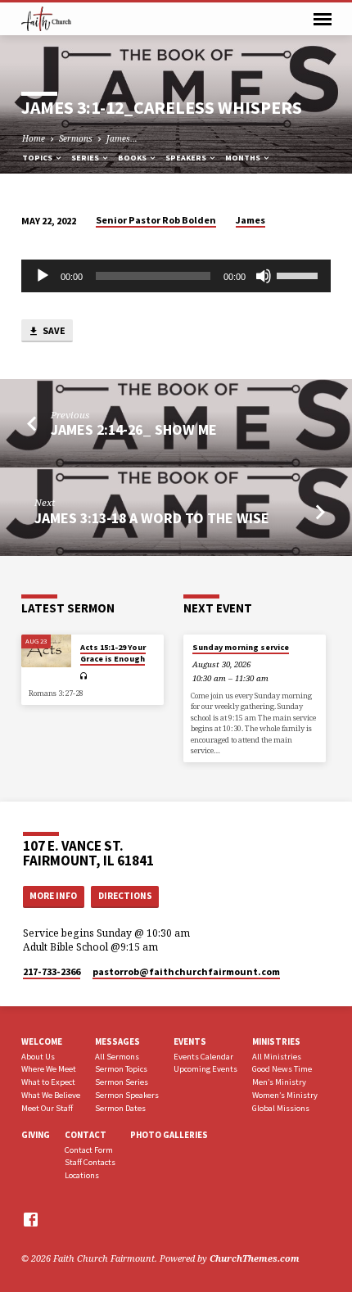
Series (86, 157)
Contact (85, 1135)
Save (53, 330)
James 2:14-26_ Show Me (134, 429)
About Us (38, 1056)
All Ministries (276, 1056)
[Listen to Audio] (83, 676)
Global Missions (280, 1108)
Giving (35, 1135)
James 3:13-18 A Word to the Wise (151, 517)
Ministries (276, 1041)
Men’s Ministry (279, 1082)
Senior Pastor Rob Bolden (156, 220)
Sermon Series (121, 1082)
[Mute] (263, 276)
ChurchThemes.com (255, 1258)
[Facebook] (30, 1219)
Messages (117, 1041)
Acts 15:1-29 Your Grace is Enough (113, 653)
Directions (125, 895)
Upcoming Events (205, 1069)
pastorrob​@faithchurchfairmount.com (186, 971)
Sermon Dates (120, 1108)
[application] (176, 276)
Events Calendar (203, 1056)
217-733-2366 (51, 971)
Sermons (76, 138)
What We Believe (50, 1095)
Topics (38, 157)
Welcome (41, 1041)
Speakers (186, 157)
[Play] (42, 276)
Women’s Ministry (285, 1095)
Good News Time (282, 1069)
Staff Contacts (90, 1162)
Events (190, 1041)
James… (122, 138)
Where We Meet (48, 1069)
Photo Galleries (169, 1135)
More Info (53, 895)
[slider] (300, 274)
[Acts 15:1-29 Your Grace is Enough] (46, 651)
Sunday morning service (240, 647)
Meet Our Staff (47, 1108)
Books (133, 157)
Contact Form (89, 1150)
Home (33, 138)
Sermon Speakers (127, 1095)
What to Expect (48, 1082)
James (250, 220)
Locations (82, 1175)
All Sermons (117, 1056)
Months (243, 157)
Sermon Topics (121, 1069)
